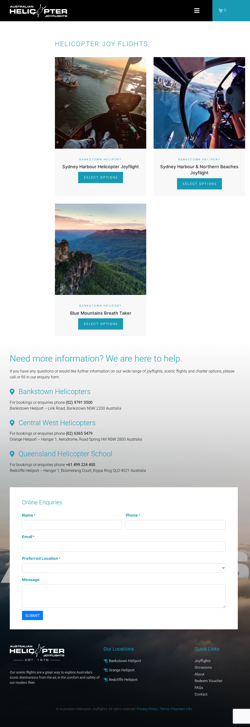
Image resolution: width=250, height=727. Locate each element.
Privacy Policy (147, 709)
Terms (164, 709)
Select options (100, 177)
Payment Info (181, 709)
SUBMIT (32, 615)
